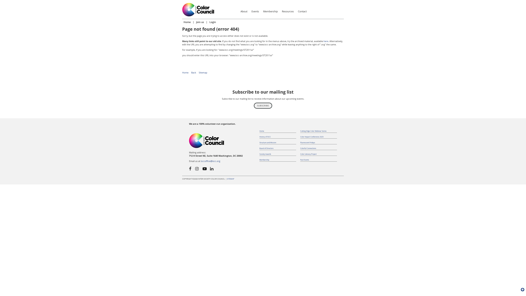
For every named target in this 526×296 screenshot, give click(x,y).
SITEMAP (230, 179)
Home (187, 22)
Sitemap (203, 72)
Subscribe (263, 105)
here (326, 41)
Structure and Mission (267, 142)
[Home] (198, 16)
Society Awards (265, 154)
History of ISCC (265, 137)
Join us (200, 22)
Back (193, 72)
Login (212, 22)
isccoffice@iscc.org (210, 161)
